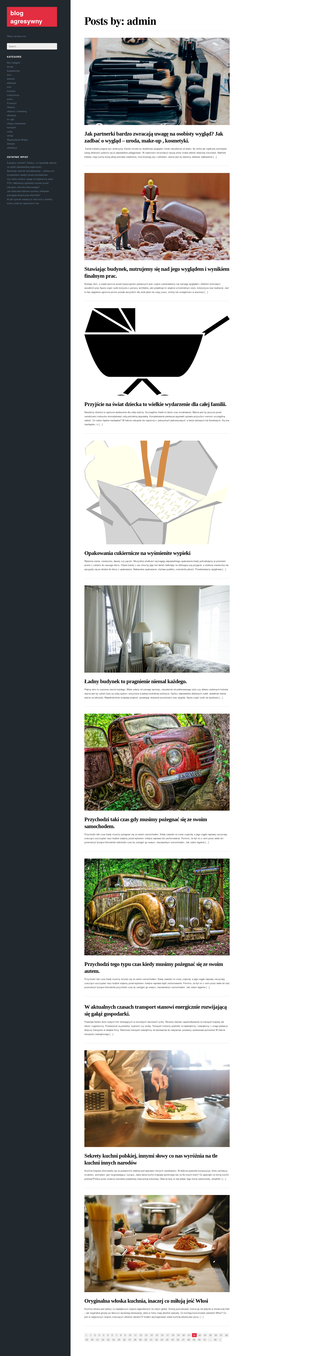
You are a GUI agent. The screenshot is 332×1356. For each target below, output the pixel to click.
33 (108, 1339)
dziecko (11, 78)
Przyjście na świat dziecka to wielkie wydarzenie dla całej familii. (155, 404)
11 (135, 1335)
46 (178, 1339)
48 (189, 1339)
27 (221, 1335)
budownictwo (13, 70)
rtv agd (10, 119)
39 (140, 1339)
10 (130, 1335)
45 (173, 1339)
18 (173, 1335)
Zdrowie (11, 143)
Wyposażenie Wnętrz (17, 139)
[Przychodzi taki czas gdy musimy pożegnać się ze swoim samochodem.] (157, 762)
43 (162, 1339)
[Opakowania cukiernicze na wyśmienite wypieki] (157, 492)
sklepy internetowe (16, 123)
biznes (10, 66)
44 (167, 1339)
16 (162, 1335)
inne (9, 86)
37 (130, 1339)
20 (184, 1335)
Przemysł (12, 103)
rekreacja (11, 115)
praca (9, 99)
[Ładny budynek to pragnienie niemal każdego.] (157, 629)
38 (135, 1339)
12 (141, 1335)
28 (226, 1335)
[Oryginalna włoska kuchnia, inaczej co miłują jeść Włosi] (157, 1243)
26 (216, 1335)
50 (199, 1339)
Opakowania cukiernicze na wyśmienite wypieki (137, 553)
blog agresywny (26, 16)
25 (210, 1335)
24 (205, 1335)
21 (189, 1335)
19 (178, 1335)
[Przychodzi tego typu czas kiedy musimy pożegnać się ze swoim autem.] (157, 907)
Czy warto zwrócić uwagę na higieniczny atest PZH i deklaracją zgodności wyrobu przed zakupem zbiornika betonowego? (30, 183)
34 (114, 1339)
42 (156, 1339)
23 (200, 1335)
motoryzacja (13, 95)
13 (146, 1335)
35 (119, 1339)
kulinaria (11, 91)
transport (11, 127)
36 (124, 1339)
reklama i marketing (17, 111)
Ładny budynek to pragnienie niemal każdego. (135, 681)
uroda (9, 131)
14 (151, 1335)
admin (141, 20)
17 (168, 1335)
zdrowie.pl (12, 147)
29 (87, 1339)
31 (97, 1339)
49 (194, 1339)
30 (92, 1339)
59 (215, 1339)
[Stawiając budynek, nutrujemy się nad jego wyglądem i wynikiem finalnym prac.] (157, 216)
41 (151, 1339)
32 (103, 1339)
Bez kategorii (13, 62)
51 (205, 1339)
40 (146, 1339)
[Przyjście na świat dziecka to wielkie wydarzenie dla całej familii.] (157, 351)
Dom (9, 74)
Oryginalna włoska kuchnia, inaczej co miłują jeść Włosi (146, 1301)
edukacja (11, 82)
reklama (11, 107)
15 (157, 1335)
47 (183, 1339)
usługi (10, 135)
